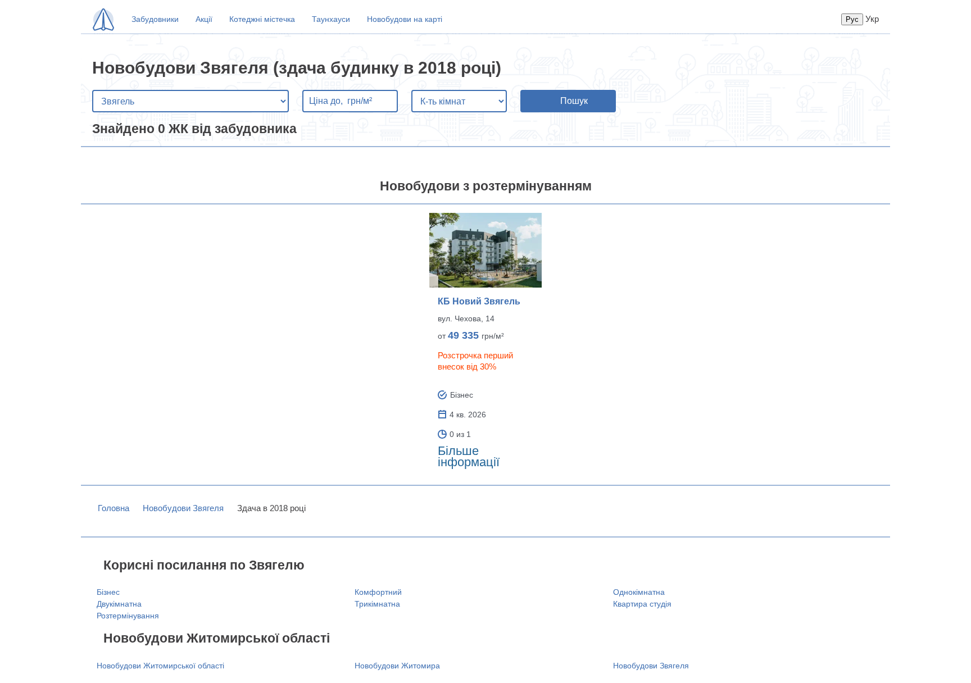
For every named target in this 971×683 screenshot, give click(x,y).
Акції (204, 19)
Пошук (574, 101)
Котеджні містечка (262, 19)
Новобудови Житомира (397, 665)
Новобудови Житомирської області (160, 665)
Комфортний (378, 592)
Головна (113, 508)
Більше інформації (469, 456)
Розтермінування (128, 615)
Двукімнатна (119, 603)
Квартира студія (642, 603)
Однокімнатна (639, 592)
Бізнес (108, 592)
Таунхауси (331, 19)
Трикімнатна (377, 603)
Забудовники (155, 19)
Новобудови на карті (404, 19)
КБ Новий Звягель (479, 301)
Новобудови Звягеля (183, 508)
